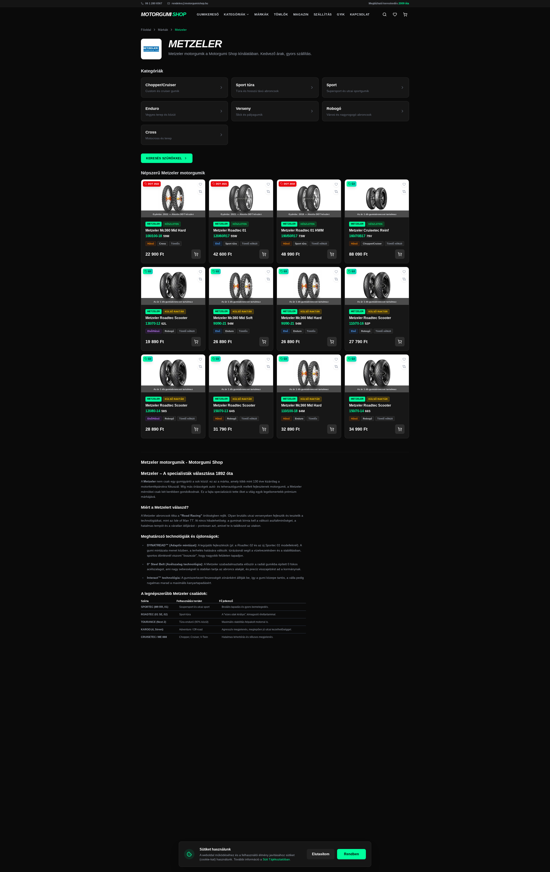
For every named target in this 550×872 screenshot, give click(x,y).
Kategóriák (234, 14)
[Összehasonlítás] (200, 192)
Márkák (261, 14)
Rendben (351, 854)
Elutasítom (320, 854)
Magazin (301, 14)
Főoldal (146, 29)
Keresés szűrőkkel (164, 158)
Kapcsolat (360, 14)
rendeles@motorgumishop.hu (190, 3)
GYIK (341, 14)
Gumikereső (208, 14)
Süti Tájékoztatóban (276, 859)
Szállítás (323, 14)
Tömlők (281, 14)
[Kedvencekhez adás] (200, 184)
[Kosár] (196, 254)
